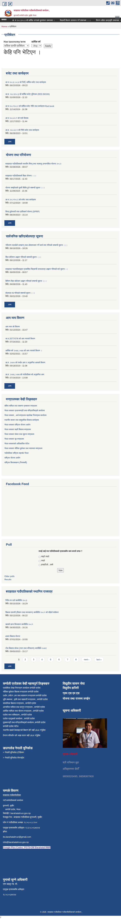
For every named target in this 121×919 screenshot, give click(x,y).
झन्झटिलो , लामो (47, 564)
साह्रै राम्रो (45, 556)
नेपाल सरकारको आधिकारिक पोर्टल (16, 443)
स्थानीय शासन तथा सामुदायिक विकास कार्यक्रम (21, 420)
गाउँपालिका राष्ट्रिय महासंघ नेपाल (16, 453)
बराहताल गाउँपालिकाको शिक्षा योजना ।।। (20, 175)
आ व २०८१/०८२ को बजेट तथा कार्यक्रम (20, 199)
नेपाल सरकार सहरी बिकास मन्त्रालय (17, 429)
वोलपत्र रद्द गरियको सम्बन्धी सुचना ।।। (20, 293)
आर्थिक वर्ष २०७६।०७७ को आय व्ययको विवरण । (23, 350)
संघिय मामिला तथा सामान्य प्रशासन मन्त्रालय (21, 406)
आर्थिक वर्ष (35, 41)
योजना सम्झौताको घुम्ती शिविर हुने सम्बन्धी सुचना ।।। (25, 187)
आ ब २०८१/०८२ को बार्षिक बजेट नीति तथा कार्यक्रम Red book (29, 106)
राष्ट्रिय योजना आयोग (12, 458)
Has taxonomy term (15, 41)
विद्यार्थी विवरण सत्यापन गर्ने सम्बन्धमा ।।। (70, 20)
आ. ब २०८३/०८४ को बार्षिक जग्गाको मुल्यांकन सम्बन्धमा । (28, 20)
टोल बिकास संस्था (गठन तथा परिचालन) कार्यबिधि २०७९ (26, 648)
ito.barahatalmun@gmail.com (17, 837)
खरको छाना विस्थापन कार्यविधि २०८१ (19, 624)
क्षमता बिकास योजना (12, 636)
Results (7, 579)
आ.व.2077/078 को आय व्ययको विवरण (20, 338)
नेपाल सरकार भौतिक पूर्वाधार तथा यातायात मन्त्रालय (23, 448)
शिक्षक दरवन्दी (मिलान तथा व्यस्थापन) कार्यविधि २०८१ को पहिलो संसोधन (32, 612)
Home (4, 26)
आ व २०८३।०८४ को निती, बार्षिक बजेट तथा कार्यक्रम (25, 82)
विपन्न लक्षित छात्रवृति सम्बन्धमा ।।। (105, 20)
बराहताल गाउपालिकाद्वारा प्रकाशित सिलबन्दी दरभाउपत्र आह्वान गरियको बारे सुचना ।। (36, 269)
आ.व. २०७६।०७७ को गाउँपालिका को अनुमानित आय (24, 374)
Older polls (9, 576)
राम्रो (43, 560)
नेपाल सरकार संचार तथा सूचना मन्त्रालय (19, 434)
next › (86, 659)
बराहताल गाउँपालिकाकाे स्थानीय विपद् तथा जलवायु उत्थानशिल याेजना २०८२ (33, 163)
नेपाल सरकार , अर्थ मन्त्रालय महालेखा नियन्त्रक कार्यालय (25, 415)
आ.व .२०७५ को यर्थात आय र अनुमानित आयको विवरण (25, 362)
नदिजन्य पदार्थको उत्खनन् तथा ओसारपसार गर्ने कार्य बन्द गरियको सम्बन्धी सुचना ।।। (36, 245)
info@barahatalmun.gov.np (16, 842)
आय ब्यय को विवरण (12, 326)
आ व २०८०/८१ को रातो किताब (16, 118)
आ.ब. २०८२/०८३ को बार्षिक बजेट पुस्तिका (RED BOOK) (27, 94)
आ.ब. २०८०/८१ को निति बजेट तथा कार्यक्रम (22, 130)
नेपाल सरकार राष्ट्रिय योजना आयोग (17, 424)
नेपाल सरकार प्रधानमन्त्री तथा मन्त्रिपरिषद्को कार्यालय (24, 410)
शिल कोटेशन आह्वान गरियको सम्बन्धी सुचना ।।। (23, 257)
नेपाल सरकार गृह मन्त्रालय (14, 439)
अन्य (9, 141)
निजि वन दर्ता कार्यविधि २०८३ (16, 600)
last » (99, 659)
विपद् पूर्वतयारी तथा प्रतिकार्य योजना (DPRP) (22, 211)
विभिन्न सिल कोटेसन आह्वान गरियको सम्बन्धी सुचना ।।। (26, 281)
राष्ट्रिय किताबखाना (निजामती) (15, 462)
